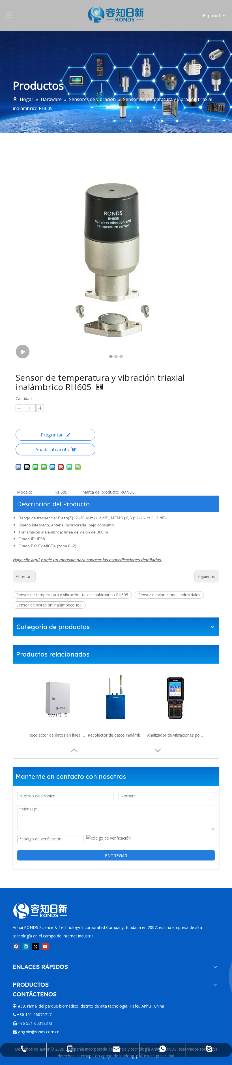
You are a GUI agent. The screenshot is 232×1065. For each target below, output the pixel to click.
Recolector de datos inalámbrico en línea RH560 (116, 735)
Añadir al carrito (52, 449)
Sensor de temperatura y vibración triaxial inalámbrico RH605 (72, 594)
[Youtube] (45, 946)
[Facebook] (16, 946)
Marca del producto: (100, 492)
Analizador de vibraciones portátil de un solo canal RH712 (175, 735)
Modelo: (24, 492)
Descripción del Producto (53, 504)
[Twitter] (35, 946)
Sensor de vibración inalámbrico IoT (49, 605)
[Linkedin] (25, 946)
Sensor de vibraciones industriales (169, 594)
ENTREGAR (116, 855)
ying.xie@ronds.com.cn (38, 1031)
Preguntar (52, 435)
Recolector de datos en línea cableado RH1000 (56, 735)
